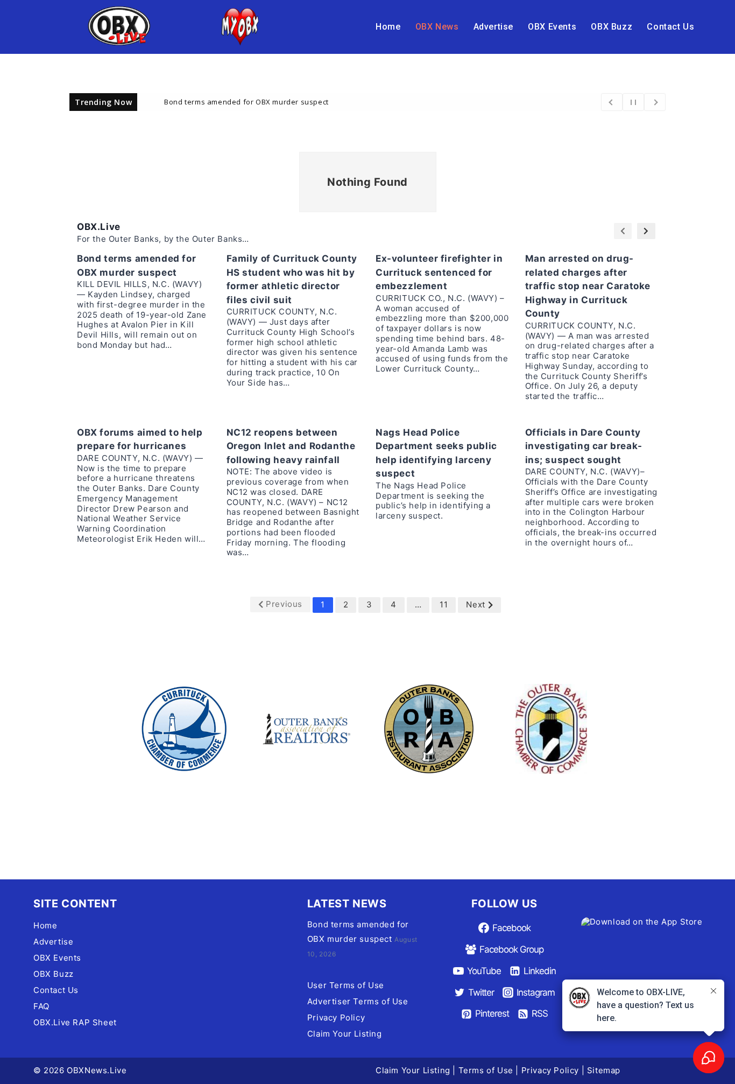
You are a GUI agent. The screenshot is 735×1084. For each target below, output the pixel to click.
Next (475, 604)
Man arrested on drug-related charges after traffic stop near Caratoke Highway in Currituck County (588, 286)
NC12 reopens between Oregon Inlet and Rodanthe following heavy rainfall (291, 446)
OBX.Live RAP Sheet (75, 1022)
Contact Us (670, 27)
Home (388, 27)
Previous (284, 604)
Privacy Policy (336, 1017)
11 (444, 604)
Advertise (493, 27)
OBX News (437, 27)
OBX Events (552, 27)
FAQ (41, 1006)
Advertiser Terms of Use (357, 1001)
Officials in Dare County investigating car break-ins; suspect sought (583, 446)
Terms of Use (485, 1070)
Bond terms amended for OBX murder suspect (246, 101)
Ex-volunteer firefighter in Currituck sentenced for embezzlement (439, 272)
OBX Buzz (611, 27)
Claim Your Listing (344, 1034)
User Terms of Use (345, 985)
